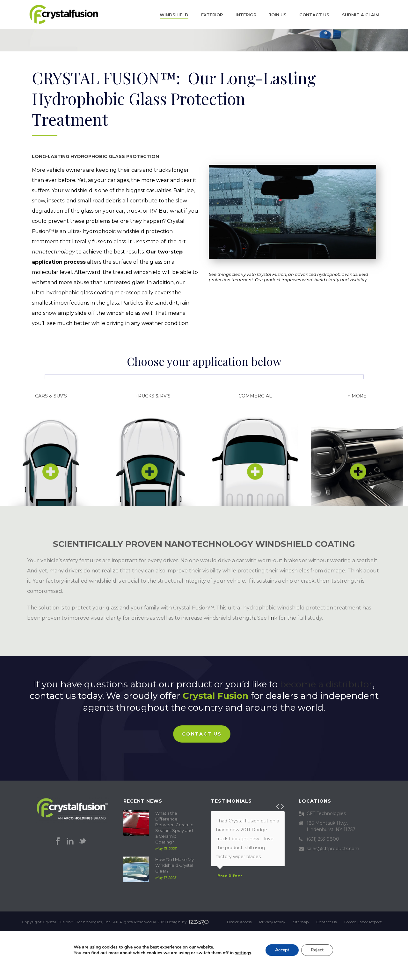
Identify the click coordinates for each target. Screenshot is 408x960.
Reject (317, 950)
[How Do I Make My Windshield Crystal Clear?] (136, 869)
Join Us (278, 14)
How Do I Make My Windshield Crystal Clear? (174, 865)
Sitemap (301, 921)
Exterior (212, 14)
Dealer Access (239, 921)
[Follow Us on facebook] (58, 841)
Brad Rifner (229, 876)
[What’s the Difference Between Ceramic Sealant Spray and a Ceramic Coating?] (136, 823)
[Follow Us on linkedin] (70, 841)
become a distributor (326, 684)
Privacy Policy (272, 921)
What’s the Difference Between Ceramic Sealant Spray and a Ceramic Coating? (174, 827)
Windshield (174, 14)
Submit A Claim (360, 14)
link (272, 618)
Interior (246, 14)
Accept (282, 950)
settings (243, 953)
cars (136, 170)
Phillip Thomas (233, 885)
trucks (162, 170)
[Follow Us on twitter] (82, 841)
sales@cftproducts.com (333, 848)
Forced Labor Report (363, 921)
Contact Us (314, 14)
